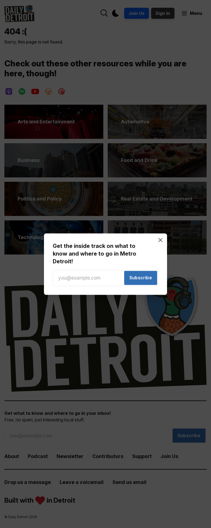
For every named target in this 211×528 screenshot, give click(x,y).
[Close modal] (160, 240)
